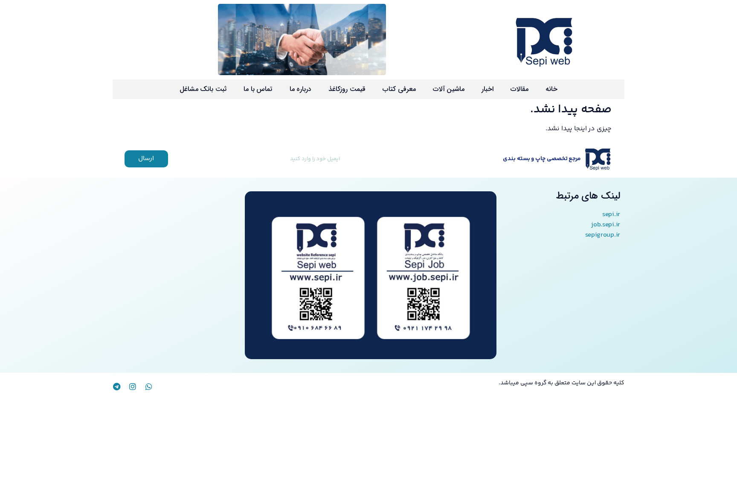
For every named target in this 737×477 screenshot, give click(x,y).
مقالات (519, 89)
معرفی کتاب (399, 89)
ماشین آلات (449, 89)
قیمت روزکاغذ (347, 89)
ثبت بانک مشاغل (203, 89)
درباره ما (301, 89)
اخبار (487, 89)
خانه (551, 89)
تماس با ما (258, 89)
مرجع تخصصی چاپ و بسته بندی (542, 159)
